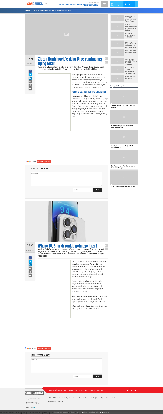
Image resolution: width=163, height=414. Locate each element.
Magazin (68, 398)
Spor (74, 398)
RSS (76, 390)
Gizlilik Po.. (92, 390)
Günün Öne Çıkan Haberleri (55, 402)
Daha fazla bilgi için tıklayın (100, 412)
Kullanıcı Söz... (83, 390)
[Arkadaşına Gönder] (30, 81)
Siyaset (61, 398)
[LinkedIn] (30, 78)
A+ (106, 59)
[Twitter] (30, 74)
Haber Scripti (29, 407)
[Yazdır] (30, 85)
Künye (65, 390)
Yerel (109, 398)
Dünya (115, 398)
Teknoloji (89, 398)
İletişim (71, 390)
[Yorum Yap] (30, 88)
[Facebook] (30, 71)
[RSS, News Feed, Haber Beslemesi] (131, 390)
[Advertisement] (52, 102)
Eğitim (96, 398)
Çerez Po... (100, 390)
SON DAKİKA (52, 398)
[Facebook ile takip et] (124, 390)
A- (106, 62)
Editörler (59, 390)
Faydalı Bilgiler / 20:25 (83, 3)
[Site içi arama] (135, 390)
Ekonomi (81, 398)
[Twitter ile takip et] (128, 390)
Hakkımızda (52, 390)
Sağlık (103, 398)
